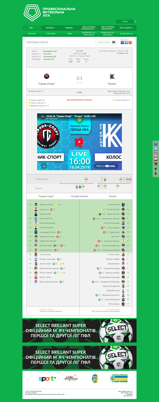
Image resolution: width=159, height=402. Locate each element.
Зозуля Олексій (113, 209)
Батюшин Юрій (36, 91)
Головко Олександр (48, 259)
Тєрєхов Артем (113, 264)
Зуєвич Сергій (45, 264)
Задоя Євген (114, 232)
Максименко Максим (119, 91)
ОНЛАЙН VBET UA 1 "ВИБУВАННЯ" (107, 33)
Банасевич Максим (111, 241)
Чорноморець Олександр (109, 277)
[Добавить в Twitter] (126, 42)
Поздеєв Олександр (111, 268)
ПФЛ (31, 28)
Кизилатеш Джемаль (110, 246)
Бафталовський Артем (49, 282)
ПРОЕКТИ (50, 28)
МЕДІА (69, 34)
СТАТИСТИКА (50, 34)
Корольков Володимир (49, 268)
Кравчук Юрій (45, 214)
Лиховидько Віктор (48, 232)
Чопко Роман (45, 254)
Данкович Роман (47, 205)
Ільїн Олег (115, 236)
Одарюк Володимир (48, 241)
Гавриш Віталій (121, 93)
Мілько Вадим (113, 228)
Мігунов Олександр (111, 223)
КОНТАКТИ (32, 34)
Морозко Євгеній (112, 273)
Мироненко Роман (47, 237)
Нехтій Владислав (112, 299)
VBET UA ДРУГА (126, 28)
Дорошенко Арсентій (110, 295)
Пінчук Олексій (46, 273)
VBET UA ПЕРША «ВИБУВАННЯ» (107, 28)
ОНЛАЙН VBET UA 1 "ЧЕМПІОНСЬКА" (88, 33)
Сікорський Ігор (46, 250)
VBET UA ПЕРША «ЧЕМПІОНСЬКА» (88, 28)
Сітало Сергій (113, 254)
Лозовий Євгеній (46, 228)
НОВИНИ (69, 28)
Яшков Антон (114, 205)
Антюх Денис (114, 304)
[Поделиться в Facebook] (122, 42)
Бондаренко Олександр (110, 282)
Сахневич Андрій (112, 259)
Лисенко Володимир (110, 250)
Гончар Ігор (44, 209)
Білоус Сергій (45, 277)
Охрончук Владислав (110, 286)
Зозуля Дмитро (46, 218)
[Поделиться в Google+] (130, 42)
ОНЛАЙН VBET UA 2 (126, 34)
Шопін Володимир (47, 223)
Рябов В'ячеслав (113, 290)
